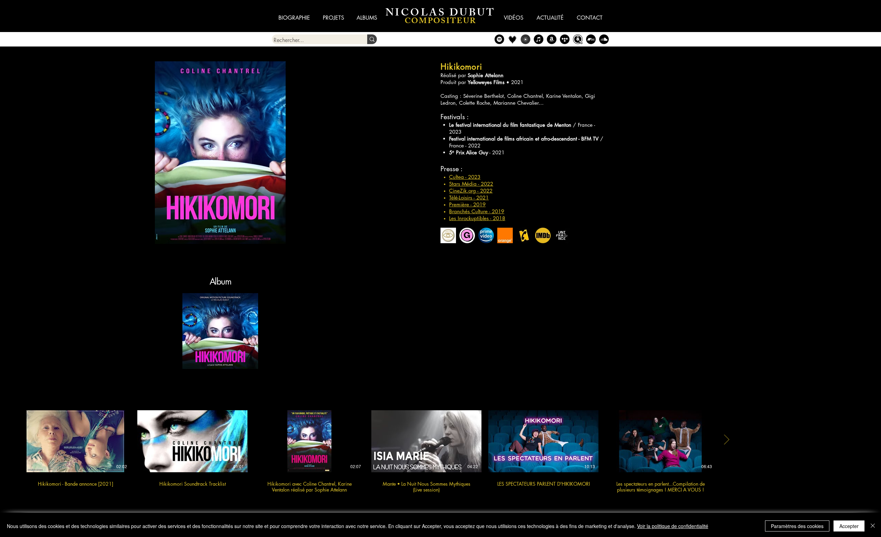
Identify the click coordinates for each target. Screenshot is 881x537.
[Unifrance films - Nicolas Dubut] (562, 235)
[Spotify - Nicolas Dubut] (499, 39)
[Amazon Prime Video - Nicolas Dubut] (486, 235)
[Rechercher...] (372, 39)
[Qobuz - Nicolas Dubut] (578, 39)
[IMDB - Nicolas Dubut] (543, 235)
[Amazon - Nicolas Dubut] (551, 39)
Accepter (849, 526)
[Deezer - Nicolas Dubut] (512, 39)
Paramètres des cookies (797, 526)
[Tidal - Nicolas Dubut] (565, 39)
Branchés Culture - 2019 (476, 211)
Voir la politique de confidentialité (672, 526)
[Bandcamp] (591, 39)
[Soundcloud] (604, 39)
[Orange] (505, 235)
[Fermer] (873, 525)
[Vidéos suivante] (726, 440)
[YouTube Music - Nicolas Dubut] (525, 39)
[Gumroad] (467, 235)
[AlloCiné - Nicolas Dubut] (524, 235)
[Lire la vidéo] (75, 441)
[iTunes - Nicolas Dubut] (538, 39)
